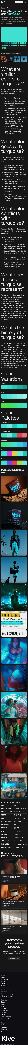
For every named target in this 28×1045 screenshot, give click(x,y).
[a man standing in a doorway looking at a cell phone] (14, 732)
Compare (4, 1008)
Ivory (5, 172)
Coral (5, 166)
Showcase (4, 979)
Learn (3, 1006)
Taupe (6, 251)
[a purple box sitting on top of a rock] (14, 516)
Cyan (5, 126)
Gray (5, 263)
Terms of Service (6, 1017)
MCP (3, 986)
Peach (6, 186)
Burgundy (7, 237)
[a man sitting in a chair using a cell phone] (14, 705)
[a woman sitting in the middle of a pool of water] (14, 597)
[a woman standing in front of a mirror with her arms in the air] (14, 759)
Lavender (7, 179)
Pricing (3, 981)
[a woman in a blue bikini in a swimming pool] (14, 651)
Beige (6, 258)
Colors (3, 8)
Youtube (4, 1027)
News (3, 1004)
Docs (3, 1002)
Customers (5, 1010)
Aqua (5, 109)
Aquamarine (8, 117)
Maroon (6, 244)
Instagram (4, 1025)
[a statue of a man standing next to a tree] (14, 543)
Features (4, 977)
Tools (3, 984)
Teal (5, 98)
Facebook (4, 1029)
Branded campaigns (8, 994)
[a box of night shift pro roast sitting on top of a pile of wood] (14, 489)
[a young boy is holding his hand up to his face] (14, 678)
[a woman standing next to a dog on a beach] (14, 570)
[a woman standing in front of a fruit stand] (14, 786)
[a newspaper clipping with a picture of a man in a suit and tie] (14, 624)
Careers (3, 1012)
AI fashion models (7, 996)
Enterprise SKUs (6, 992)
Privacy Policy (6, 1019)
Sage (5, 195)
